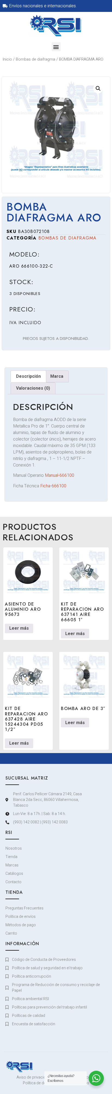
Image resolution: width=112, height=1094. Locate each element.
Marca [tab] (56, 376)
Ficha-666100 (53, 486)
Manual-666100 (59, 475)
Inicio (7, 59)
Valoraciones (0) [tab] (33, 388)
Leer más (19, 628)
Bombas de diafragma (35, 59)
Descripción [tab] (28, 376)
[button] (56, 46)
